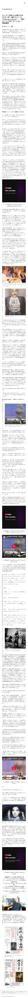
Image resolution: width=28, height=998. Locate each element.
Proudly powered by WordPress (8, 996)
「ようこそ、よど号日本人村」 (12, 922)
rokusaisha (13, 991)
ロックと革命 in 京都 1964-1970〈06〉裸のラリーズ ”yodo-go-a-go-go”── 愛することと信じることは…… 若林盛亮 (13, 19)
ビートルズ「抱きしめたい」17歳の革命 (15, 878)
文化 (17, 991)
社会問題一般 (21, 991)
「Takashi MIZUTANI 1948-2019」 (11, 97)
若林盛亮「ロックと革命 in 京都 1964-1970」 (13, 992)
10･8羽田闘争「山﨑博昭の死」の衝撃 (15, 886)
